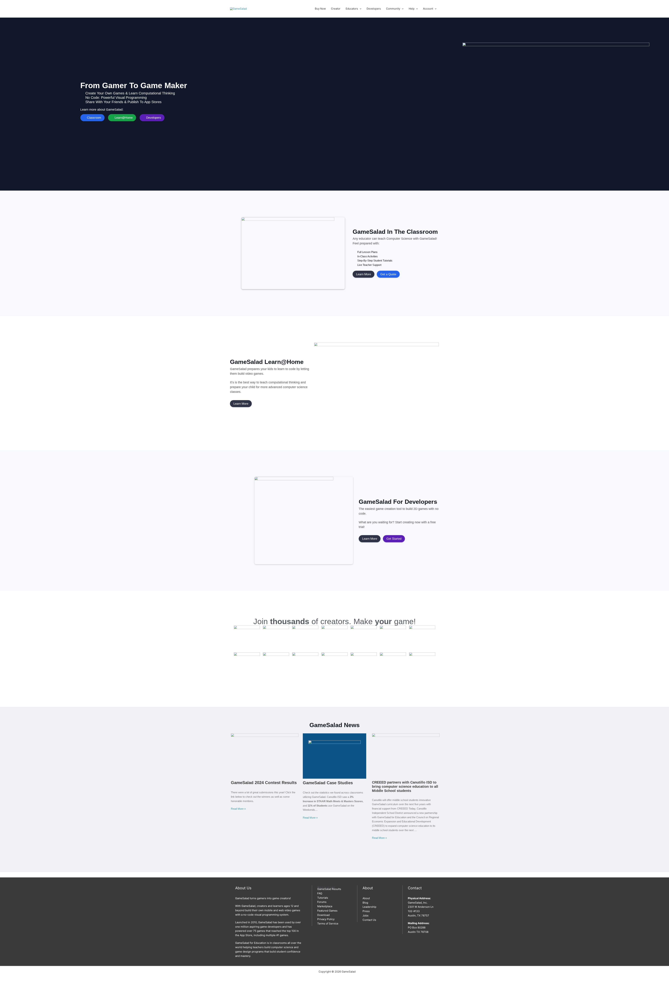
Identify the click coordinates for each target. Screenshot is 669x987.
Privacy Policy (325, 919)
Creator (335, 8)
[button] (359, 8)
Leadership (369, 906)
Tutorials (322, 897)
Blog (365, 902)
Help (411, 8)
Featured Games (327, 910)
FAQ (319, 893)
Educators (352, 8)
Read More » (238, 808)
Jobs (365, 915)
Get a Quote (388, 274)
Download (323, 915)
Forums (321, 902)
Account (428, 8)
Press (366, 911)
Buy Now (320, 8)
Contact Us (369, 920)
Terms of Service (327, 923)
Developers (374, 8)
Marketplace (324, 906)
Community (393, 8)
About (366, 898)
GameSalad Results (329, 889)
